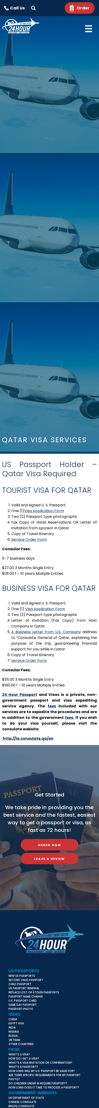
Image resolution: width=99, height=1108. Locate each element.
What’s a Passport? (23, 1067)
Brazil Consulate (21, 1106)
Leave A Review (49, 859)
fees (52, 706)
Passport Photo (21, 1009)
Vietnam (14, 1040)
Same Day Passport (23, 1005)
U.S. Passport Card (23, 1001)
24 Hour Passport (19, 694)
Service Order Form (29, 539)
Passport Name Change (26, 996)
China (13, 1019)
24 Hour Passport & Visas (25, 25)
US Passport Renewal (24, 988)
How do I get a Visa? (24, 1058)
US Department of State (26, 1098)
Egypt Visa (16, 1023)
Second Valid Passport (26, 980)
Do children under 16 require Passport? (38, 1083)
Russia (13, 1036)
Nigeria (14, 1032)
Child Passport (20, 984)
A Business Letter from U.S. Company (46, 632)
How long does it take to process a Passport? (44, 1087)
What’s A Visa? (19, 1054)
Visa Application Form (44, 510)
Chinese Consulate (22, 1102)
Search (33, 8)
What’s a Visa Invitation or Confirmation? (40, 1063)
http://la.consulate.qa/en (28, 738)
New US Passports (22, 976)
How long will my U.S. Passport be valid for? (42, 1071)
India (12, 1027)
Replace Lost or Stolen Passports (34, 992)
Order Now (49, 845)
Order (83, 8)
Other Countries (21, 1044)
